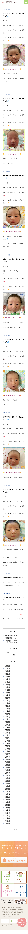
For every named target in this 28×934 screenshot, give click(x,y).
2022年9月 (7, 721)
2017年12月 (7, 812)
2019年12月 (7, 774)
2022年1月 (7, 734)
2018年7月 (7, 801)
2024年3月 (7, 692)
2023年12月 (7, 697)
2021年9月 (7, 740)
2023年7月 (7, 705)
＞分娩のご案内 (4, 909)
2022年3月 (7, 730)
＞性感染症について (5, 911)
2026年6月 (7, 665)
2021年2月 (7, 751)
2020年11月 (7, 756)
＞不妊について (22, 911)
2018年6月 (7, 802)
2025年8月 (7, 671)
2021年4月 (7, 748)
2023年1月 (7, 714)
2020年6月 (7, 764)
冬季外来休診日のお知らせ (11, 638)
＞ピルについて (14, 911)
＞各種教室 (20, 909)
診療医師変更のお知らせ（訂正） (13, 577)
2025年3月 (7, 676)
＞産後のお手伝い (13, 909)
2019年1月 (7, 791)
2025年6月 (7, 674)
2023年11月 (7, 698)
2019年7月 (7, 781)
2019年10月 (7, 777)
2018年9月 (7, 797)
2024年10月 (7, 681)
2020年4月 (7, 767)
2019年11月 (7, 775)
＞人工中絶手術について (6, 912)
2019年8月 (7, 780)
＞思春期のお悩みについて (7, 914)
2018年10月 (7, 796)
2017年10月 (7, 815)
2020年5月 (7, 765)
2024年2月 (7, 694)
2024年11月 (7, 679)
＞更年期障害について (18, 912)
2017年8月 (7, 818)
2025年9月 (7, 670)
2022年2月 (7, 732)
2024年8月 (7, 684)
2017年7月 (7, 820)
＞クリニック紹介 (10, 907)
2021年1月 (7, 753)
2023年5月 (7, 708)
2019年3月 (7, 788)
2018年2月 (7, 809)
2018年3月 (7, 807)
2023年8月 (7, 703)
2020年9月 (7, 759)
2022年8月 (7, 722)
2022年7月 (7, 724)
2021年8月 (7, 742)
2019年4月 (7, 786)
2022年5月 (7, 727)
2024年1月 (7, 695)
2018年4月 (7, 805)
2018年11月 (7, 794)
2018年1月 (7, 810)
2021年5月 (7, 746)
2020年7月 (7, 762)
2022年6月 (7, 726)
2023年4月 (7, 710)
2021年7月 (7, 743)
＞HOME (3, 907)
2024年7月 (7, 686)
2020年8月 (7, 761)
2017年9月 (7, 817)
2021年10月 (7, 738)
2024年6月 (7, 687)
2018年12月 (7, 793)
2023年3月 (7, 711)
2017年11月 (7, 813)
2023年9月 (7, 702)
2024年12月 (7, 678)
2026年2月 (7, 666)
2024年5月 (7, 689)
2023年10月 (7, 700)
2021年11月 (7, 737)
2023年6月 (7, 706)
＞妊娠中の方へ (18, 907)
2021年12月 (7, 735)
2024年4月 (7, 690)
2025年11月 (7, 668)
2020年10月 (7, 758)
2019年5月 (7, 785)
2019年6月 (7, 783)
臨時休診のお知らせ (10, 637)
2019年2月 (7, 789)
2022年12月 (7, 716)
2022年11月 (7, 718)
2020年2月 (7, 770)
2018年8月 (7, 799)
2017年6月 (7, 821)
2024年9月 (7, 682)
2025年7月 (7, 673)
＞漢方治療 (16, 914)
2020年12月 (7, 754)
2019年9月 (7, 778)
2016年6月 (7, 823)
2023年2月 (7, 713)
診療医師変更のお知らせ (11, 635)
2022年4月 (7, 729)
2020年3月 (7, 769)
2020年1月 (7, 772)
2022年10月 (7, 719)
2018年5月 (7, 804)
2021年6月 (7, 745)
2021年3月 (7, 750)
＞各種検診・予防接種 (6, 916)
